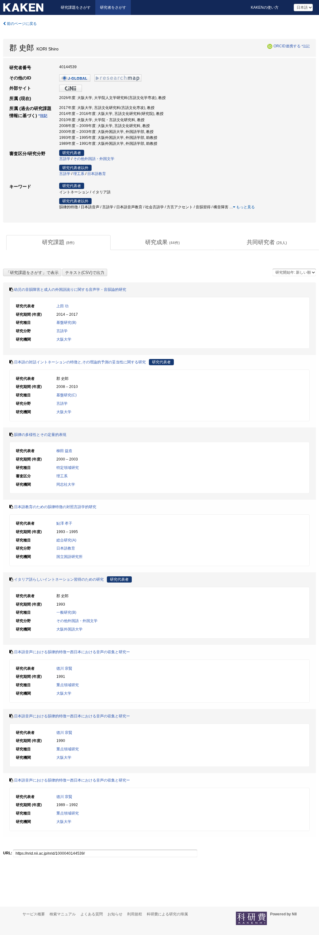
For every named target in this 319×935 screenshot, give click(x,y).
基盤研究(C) (66, 395)
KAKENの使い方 (265, 7)
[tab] (58, 242)
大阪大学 (63, 339)
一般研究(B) (66, 612)
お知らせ (114, 914)
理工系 (78, 174)
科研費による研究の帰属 (167, 914)
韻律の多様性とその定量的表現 (40, 434)
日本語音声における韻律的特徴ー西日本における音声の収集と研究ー (72, 652)
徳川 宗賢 (64, 668)
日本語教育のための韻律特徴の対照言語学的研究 (55, 507)
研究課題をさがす (76, 7)
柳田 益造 (64, 451)
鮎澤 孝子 (64, 523)
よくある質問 (91, 914)
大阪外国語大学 (69, 629)
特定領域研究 (67, 467)
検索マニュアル (63, 914)
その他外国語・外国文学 (93, 159)
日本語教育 (96, 174)
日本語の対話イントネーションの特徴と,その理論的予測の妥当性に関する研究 (80, 362)
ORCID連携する (287, 46)
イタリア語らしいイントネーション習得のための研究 (59, 579)
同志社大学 (65, 484)
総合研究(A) (66, 540)
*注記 (306, 46)
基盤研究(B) (66, 322)
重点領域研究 (67, 685)
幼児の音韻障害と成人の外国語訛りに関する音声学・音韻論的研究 (70, 289)
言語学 (64, 159)
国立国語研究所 (69, 557)
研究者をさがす (113, 7)
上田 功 (62, 306)
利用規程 (134, 914)
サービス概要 (33, 914)
